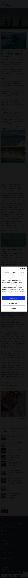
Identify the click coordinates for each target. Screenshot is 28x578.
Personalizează (13, 303)
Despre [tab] (22, 272)
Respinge (13, 308)
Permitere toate (13, 298)
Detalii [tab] (14, 272)
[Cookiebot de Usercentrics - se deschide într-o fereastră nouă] (19, 269)
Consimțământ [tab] (5, 272)
